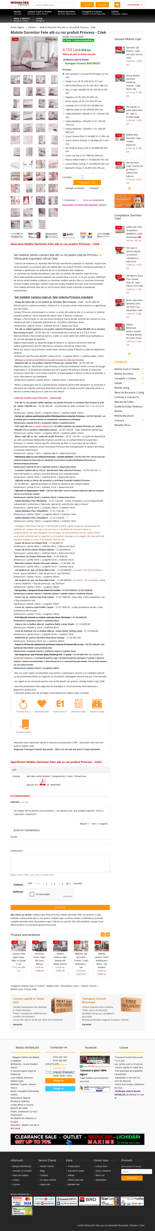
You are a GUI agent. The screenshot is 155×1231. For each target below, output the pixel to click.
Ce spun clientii (48, 1179)
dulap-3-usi (97, 921)
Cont (87, 4)
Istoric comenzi (103, 1170)
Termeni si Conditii (22, 1170)
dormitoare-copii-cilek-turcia (48, 921)
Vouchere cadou (76, 1170)
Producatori (74, 1166)
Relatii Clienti (47, 1166)
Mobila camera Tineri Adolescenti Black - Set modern (102, 960)
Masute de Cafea (123, 401)
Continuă (60, 907)
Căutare (32, 27)
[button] (82, 176)
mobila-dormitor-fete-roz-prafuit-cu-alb (80, 914)
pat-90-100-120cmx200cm (77, 921)
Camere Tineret (88, 985)
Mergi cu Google (57, 1081)
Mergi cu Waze (57, 1089)
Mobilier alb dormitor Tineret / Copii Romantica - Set (81, 960)
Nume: (14, 836)
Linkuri (16, 1179)
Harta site (45, 1184)
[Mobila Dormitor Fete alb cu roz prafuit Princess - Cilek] (34, 54)
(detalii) (102, 204)
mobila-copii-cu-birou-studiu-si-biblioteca (72, 918)
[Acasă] (20, 4)
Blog (42, 1170)
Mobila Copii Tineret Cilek (24, 989)
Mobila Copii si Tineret (32, 985)
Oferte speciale (75, 1179)
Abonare (132, 1178)
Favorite (102, 4)
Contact (44, 1175)
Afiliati (71, 1175)
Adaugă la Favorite (75, 188)
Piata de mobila (20, 1175)
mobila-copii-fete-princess (46, 914)
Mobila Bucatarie (124, 415)
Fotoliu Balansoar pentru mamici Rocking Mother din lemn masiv (134, 331)
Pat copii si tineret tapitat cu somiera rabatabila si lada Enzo (133, 254)
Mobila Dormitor (124, 373)
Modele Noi (74, 1184)
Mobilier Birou (122, 425)
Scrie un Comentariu (93, 200)
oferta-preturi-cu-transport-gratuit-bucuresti (33, 924)
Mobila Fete (53, 985)
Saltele (118, 383)
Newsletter (101, 1179)
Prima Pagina (17, 27)
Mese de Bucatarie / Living (129, 392)
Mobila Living (121, 387)
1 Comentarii (69, 200)
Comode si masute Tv (126, 397)
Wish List (100, 1175)
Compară (95, 188)
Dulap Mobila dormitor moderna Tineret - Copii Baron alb (133, 82)
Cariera (16, 1184)
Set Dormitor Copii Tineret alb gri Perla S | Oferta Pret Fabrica (134, 169)
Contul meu (101, 1166)
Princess (67, 69)
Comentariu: (17, 850)
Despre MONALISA (22, 1166)
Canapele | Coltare (125, 378)
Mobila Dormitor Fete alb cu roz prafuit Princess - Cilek (67, 27)
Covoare (119, 420)
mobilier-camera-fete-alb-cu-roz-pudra (30, 918)
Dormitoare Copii (69, 985)
